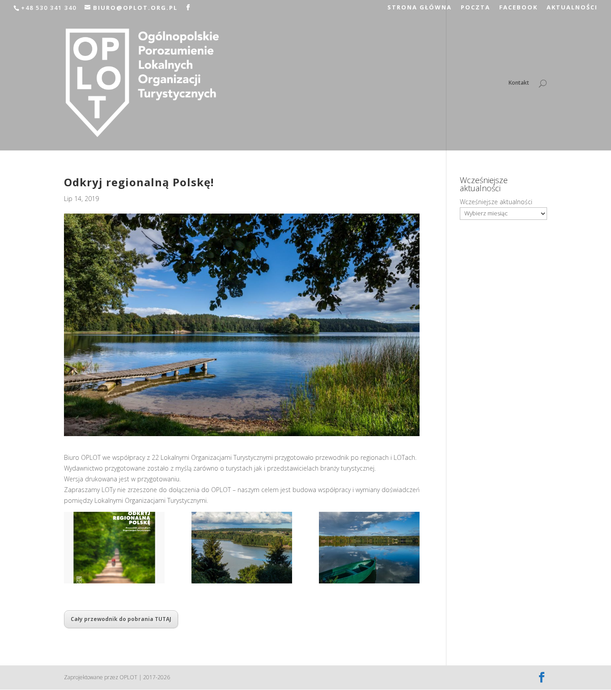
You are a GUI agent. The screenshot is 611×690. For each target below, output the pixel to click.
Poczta (475, 7)
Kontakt (519, 83)
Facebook (518, 7)
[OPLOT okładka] (114, 547)
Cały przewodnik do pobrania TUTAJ (121, 619)
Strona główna (419, 7)
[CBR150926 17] (241, 547)
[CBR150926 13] (369, 547)
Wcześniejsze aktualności (496, 201)
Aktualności (572, 7)
